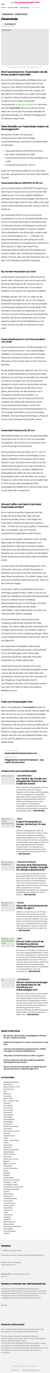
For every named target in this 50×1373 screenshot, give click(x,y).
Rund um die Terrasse (26, 862)
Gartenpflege (23, 979)
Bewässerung (8, 1089)
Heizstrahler (7, 1145)
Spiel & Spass (8, 1194)
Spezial (6, 1191)
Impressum (15, 1370)
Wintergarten (8, 1229)
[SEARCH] (47, 2)
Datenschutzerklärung (30, 1370)
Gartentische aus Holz (11, 1131)
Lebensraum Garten (10, 1159)
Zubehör (6, 1233)
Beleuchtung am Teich (11, 1087)
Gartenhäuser (8, 1115)
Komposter (7, 1157)
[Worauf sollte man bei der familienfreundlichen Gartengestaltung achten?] (8, 942)
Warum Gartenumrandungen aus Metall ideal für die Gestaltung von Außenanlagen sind (32, 986)
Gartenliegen (8, 1117)
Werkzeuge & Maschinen (12, 1226)
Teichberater (8, 1196)
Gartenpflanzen (24, 776)
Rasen (5, 1171)
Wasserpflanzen (9, 1222)
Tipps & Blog (8, 1208)
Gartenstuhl (7, 1124)
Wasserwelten (8, 1224)
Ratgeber (6, 1173)
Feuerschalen (8, 1110)
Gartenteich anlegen (10, 1126)
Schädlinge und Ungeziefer (13, 1187)
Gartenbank (7, 1112)
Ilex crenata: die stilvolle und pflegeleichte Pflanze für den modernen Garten (31, 781)
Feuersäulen (8, 1105)
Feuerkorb (7, 1103)
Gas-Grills (6, 1133)
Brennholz (7, 1094)
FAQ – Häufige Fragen (11, 1101)
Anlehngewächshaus (11, 1082)
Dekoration (7, 1096)
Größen (6, 1143)
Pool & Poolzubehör (10, 1168)
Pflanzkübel (7, 1166)
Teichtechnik (8, 1201)
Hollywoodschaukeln (10, 1150)
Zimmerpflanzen (9, 1231)
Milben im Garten (9, 1164)
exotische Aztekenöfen (26, 104)
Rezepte (6, 1175)
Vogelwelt (7, 1217)
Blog (19, 819)
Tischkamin (7, 1210)
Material (6, 1161)
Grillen (20, 903)
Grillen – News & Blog (11, 1140)
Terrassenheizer (9, 1203)
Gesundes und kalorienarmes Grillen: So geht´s (32, 907)
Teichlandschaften (10, 1198)
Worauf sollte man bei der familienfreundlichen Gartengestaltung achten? (30, 944)
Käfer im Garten (9, 1154)
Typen (5, 1212)
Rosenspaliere (8, 1178)
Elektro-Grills (8, 1098)
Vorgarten (7, 1219)
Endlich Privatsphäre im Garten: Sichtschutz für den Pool (31, 824)
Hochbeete (7, 1147)
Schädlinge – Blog (10, 1182)
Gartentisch (7, 1129)
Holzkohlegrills (8, 1152)
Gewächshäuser (9, 1136)
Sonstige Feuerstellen (11, 1189)
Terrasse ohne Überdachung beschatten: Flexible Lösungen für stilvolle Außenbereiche (32, 867)
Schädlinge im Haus (10, 1185)
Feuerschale (7, 1108)
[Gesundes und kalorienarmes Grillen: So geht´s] (8, 906)
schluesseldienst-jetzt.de (21, 1274)
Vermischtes (8, 1215)
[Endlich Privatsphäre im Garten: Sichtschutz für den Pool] (8, 823)
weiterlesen (39, 811)
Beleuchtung (8, 1084)
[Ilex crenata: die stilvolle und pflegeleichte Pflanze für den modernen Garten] (8, 779)
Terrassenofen (8, 1205)
